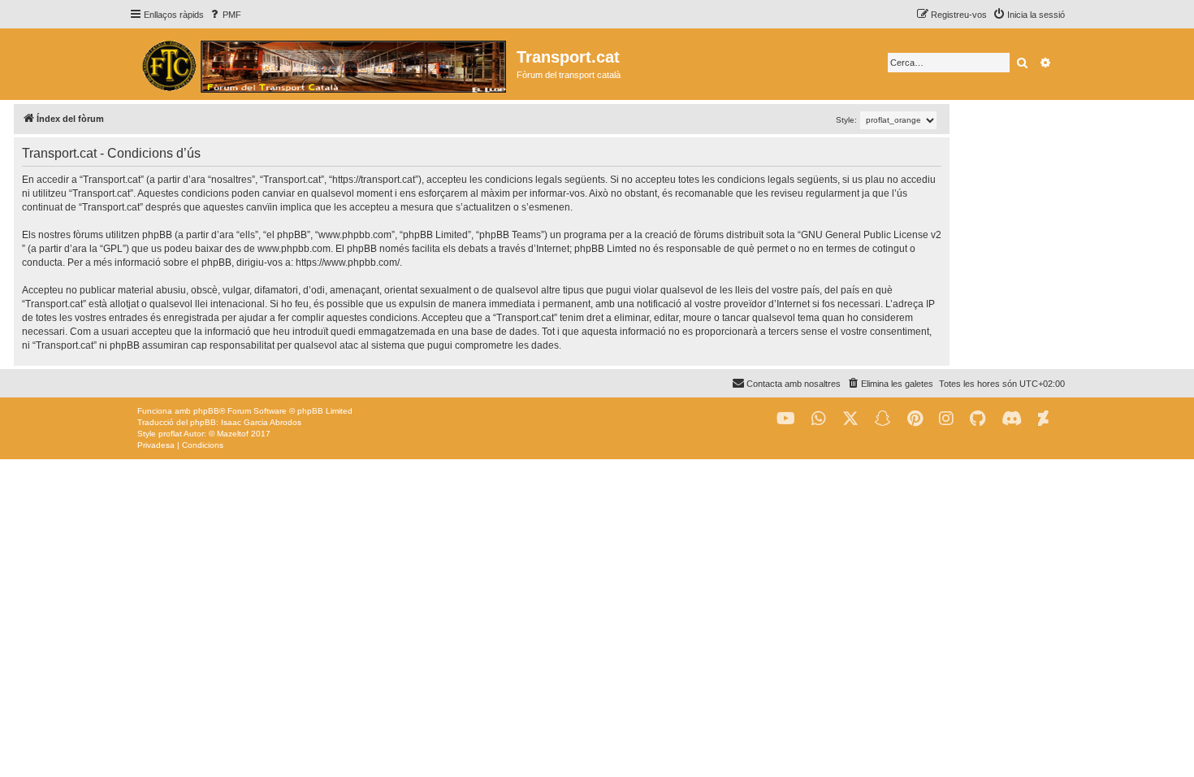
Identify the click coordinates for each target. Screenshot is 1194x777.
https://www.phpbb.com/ (348, 262)
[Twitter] (850, 419)
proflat (170, 433)
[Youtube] (785, 419)
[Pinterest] (915, 419)
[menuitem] (224, 14)
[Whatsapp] (818, 419)
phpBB (206, 410)
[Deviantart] (1043, 419)
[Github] (977, 419)
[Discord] (1011, 419)
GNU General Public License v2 (871, 235)
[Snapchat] (883, 419)
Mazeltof (233, 433)
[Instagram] (946, 419)
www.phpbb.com (294, 248)
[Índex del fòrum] (323, 64)
